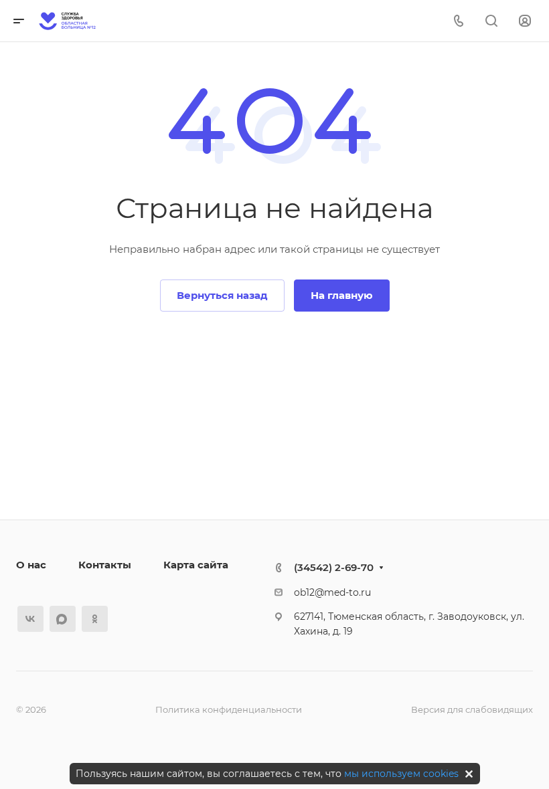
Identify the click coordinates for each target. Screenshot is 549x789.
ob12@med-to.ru (332, 592)
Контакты (104, 564)
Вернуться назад (222, 295)
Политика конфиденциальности (228, 709)
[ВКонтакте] (30, 619)
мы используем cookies (401, 774)
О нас (31, 564)
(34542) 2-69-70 (334, 567)
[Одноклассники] (95, 619)
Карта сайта (195, 564)
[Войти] (525, 21)
